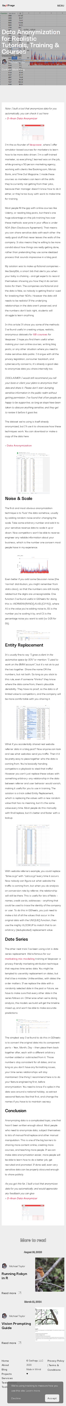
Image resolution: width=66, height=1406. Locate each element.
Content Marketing (13, 69)
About (5, 1365)
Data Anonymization (19, 445)
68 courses (40, 334)
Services (7, 1378)
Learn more (33, 1390)
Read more (9, 1293)
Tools (5, 1387)
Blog (4, 1369)
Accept (52, 1398)
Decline (16, 1398)
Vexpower (35, 144)
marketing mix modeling (20, 958)
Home (5, 1360)
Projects (7, 1374)
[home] (8, 5)
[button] (60, 6)
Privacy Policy (56, 1360)
